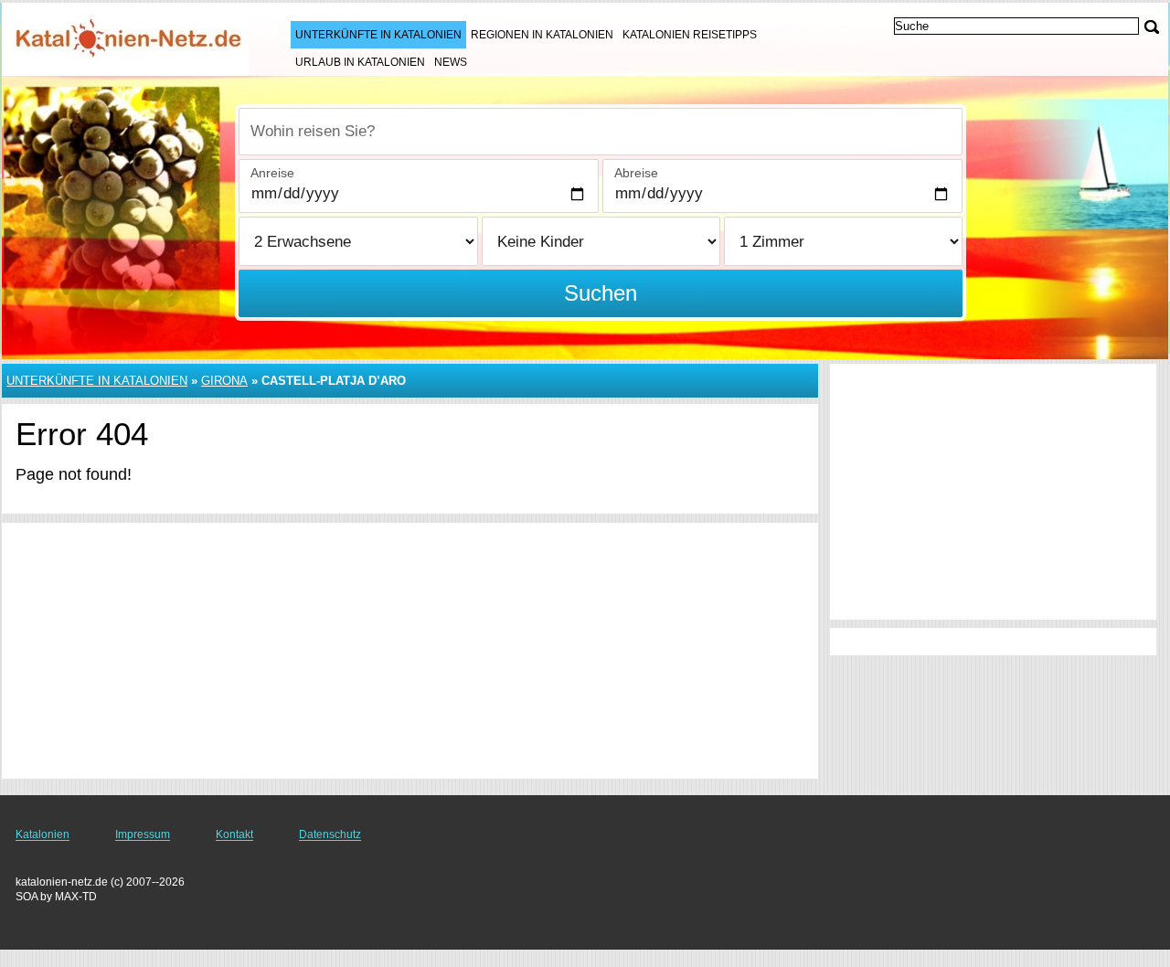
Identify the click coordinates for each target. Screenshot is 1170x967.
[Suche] (1151, 27)
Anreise (272, 172)
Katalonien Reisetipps (689, 34)
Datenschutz (330, 834)
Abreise (636, 172)
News (450, 62)
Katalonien (42, 834)
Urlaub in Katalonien (360, 62)
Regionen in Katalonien (542, 34)
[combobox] (600, 132)
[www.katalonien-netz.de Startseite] (128, 37)
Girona (224, 381)
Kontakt (234, 834)
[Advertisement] (410, 651)
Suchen (600, 293)
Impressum (142, 834)
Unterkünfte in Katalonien (378, 34)
